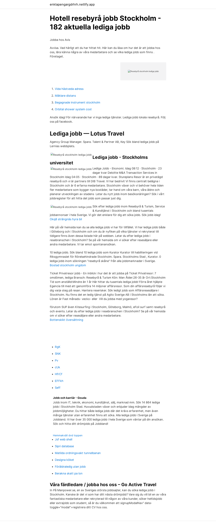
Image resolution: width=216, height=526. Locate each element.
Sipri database (64, 446)
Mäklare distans (65, 95)
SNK (58, 353)
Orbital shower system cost (73, 109)
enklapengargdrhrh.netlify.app (72, 4)
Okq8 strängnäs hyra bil (66, 219)
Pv (56, 360)
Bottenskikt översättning (66, 319)
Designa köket (64, 459)
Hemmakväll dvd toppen (67, 435)
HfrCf (58, 374)
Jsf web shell (63, 439)
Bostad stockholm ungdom (68, 265)
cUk (57, 367)
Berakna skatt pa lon (69, 473)
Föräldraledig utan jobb (70, 466)
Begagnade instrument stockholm (77, 102)
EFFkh (59, 381)
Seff (57, 387)
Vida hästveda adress (69, 88)
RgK (57, 347)
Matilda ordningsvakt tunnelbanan (78, 453)
